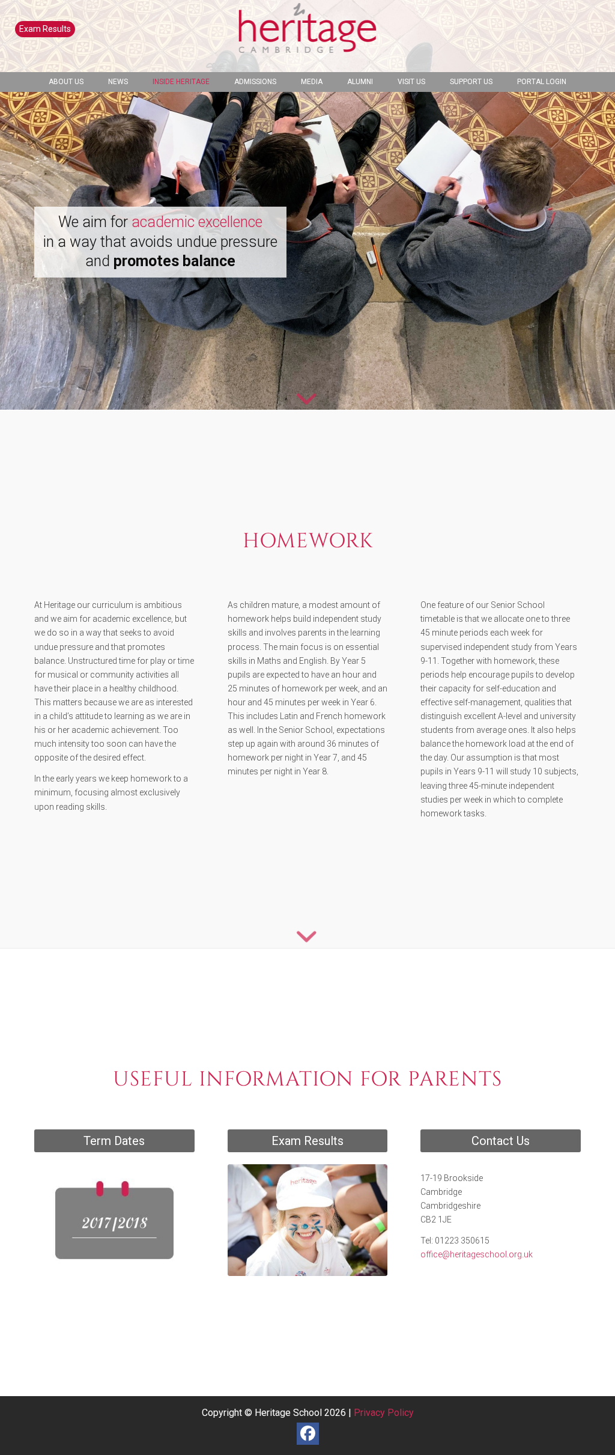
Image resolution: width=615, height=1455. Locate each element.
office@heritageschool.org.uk (476, 1254)
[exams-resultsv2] (308, 1220)
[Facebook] (308, 1434)
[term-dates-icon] (114, 1220)
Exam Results (45, 29)
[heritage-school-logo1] (308, 36)
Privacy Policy (384, 1412)
